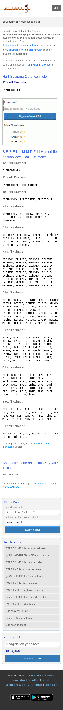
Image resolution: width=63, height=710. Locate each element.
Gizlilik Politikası (35, 685)
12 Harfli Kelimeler (14, 82)
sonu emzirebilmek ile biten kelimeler (22, 50)
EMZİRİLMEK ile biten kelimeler (22, 604)
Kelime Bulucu (18, 680)
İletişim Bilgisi (51, 685)
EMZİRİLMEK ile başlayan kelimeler (24, 590)
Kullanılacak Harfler (14, 507)
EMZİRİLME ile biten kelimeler (21, 583)
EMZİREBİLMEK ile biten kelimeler (23, 562)
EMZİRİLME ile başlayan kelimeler (23, 569)
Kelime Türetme (34, 675)
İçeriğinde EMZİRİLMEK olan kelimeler (25, 597)
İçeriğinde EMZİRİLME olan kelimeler (24, 576)
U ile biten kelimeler (15, 625)
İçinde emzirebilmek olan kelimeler (21, 45)
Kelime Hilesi (33, 680)
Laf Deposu (49, 675)
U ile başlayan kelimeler (17, 611)
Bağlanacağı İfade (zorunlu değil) (21, 517)
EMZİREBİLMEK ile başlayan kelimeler (25, 548)
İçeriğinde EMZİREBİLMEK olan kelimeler (27, 555)
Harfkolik (46, 680)
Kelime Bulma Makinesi (38, 64)
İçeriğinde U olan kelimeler (19, 618)
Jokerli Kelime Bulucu (15, 685)
